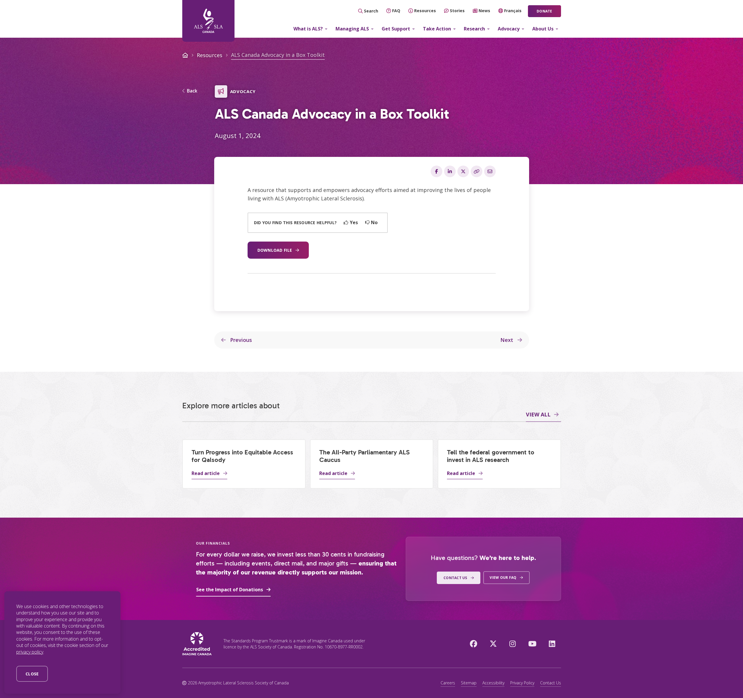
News (484, 10)
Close (32, 674)
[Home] (208, 21)
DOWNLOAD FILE (274, 250)
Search (371, 11)
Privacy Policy (522, 683)
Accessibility (493, 683)
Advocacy (509, 29)
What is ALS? (308, 29)
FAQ (396, 10)
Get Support (396, 29)
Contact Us (550, 683)
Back (192, 91)
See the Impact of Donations (229, 589)
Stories (457, 10)
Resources (425, 10)
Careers (448, 683)
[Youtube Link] (532, 643)
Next (507, 339)
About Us (542, 29)
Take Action (437, 29)
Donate (544, 11)
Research (474, 29)
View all (538, 414)
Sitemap (469, 683)
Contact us (455, 577)
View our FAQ (503, 577)
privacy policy (29, 652)
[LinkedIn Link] (552, 643)
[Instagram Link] (512, 643)
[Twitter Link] (493, 643)
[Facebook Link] (473, 643)
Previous (240, 339)
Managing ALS (352, 29)
